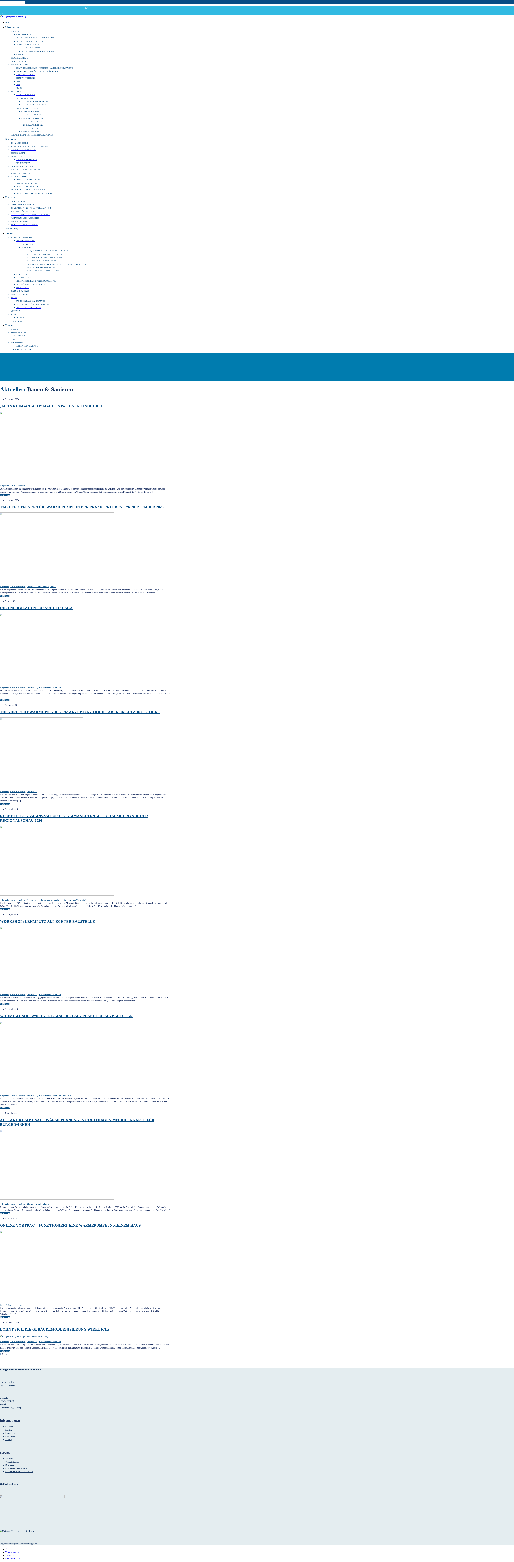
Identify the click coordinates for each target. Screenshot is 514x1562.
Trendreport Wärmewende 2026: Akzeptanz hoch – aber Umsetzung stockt (80, 712)
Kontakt (8, 1430)
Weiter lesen (5, 495)
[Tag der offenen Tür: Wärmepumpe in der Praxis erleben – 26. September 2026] (57, 581)
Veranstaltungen (12, 1462)
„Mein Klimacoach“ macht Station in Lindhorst (51, 406)
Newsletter (67, 1095)
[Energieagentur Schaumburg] (13, 16)
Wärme (53, 586)
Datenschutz (10, 1436)
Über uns (9, 1427)
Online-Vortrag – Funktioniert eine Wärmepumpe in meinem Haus (70, 1225)
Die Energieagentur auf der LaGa (36, 608)
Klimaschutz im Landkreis (38, 586)
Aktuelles (9, 1459)
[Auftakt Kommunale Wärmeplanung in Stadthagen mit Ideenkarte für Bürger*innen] (57, 1199)
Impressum (10, 1433)
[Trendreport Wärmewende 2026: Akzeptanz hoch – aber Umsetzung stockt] (41, 786)
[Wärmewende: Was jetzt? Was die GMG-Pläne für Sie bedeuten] (41, 1090)
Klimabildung (32, 687)
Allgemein (4, 486)
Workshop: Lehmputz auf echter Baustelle (47, 921)
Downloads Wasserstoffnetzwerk (19, 1471)
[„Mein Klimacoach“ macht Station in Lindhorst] (57, 480)
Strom (65, 900)
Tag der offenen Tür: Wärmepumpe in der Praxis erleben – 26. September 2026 (82, 507)
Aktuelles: (13, 389)
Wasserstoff (81, 900)
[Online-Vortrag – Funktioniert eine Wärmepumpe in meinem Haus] (57, 1300)
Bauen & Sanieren (17, 486)
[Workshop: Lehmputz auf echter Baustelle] (42, 989)
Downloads (10, 1465)
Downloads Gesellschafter (16, 1468)
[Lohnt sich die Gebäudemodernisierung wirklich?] (24, 1336)
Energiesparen (33, 900)
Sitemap (8, 1439)
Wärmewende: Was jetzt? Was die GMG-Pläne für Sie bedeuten (66, 1016)
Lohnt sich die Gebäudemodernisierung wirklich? (55, 1329)
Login (2, 13)
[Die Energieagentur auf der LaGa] (57, 682)
